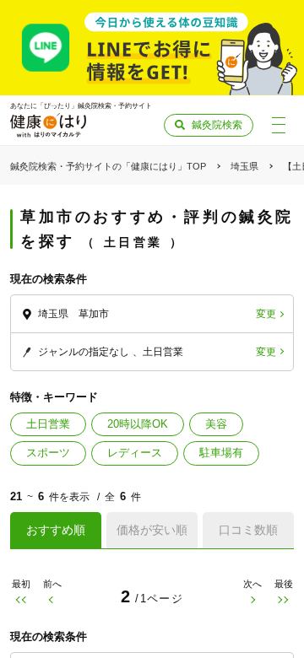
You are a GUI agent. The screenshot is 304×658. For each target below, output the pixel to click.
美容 (216, 424)
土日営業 (48, 424)
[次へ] (252, 600)
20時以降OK (137, 424)
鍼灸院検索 (217, 125)
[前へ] (51, 600)
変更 (266, 314)
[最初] (20, 600)
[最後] (283, 600)
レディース (134, 452)
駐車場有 (221, 452)
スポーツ (48, 452)
